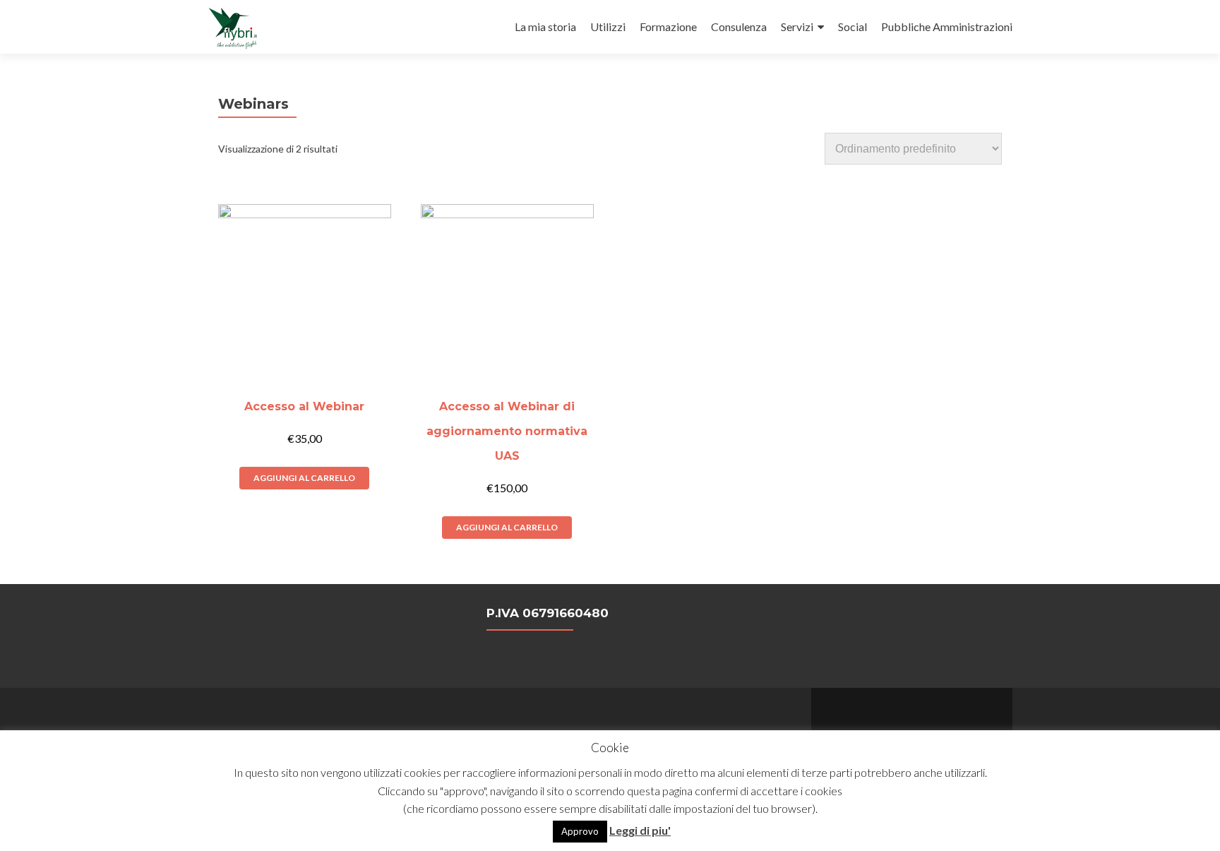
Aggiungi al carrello (304, 477)
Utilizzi (608, 26)
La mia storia (545, 26)
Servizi (797, 26)
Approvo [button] (580, 831)
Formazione (668, 26)
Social (852, 26)
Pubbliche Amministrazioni (946, 26)
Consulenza (739, 26)
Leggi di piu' (640, 830)
